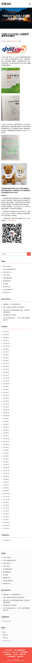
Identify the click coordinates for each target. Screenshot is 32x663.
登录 (4, 632)
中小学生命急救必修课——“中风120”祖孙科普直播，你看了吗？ (17, 319)
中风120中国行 (7, 266)
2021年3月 (6, 401)
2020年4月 (6, 433)
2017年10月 (6, 499)
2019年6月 (6, 450)
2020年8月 (6, 421)
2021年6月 (6, 395)
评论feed (5, 638)
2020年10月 (6, 415)
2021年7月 (6, 392)
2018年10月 (6, 473)
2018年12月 (6, 467)
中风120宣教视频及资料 (9, 269)
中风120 (6, 3)
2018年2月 (6, 490)
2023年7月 (6, 352)
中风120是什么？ (7, 272)
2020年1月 (6, 436)
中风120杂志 (6, 275)
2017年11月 (6, 496)
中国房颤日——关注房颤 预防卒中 (12, 304)
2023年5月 (6, 357)
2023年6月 (6, 355)
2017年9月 (6, 502)
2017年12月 (6, 493)
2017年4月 (6, 516)
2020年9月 (6, 418)
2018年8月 (6, 479)
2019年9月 (6, 441)
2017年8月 (6, 505)
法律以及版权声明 (8, 289)
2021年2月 (6, 404)
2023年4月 (6, 360)
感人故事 (5, 283)
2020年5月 (6, 430)
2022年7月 (6, 363)
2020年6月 (6, 427)
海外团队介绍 (6, 292)
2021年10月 (6, 383)
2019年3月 (6, 459)
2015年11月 (6, 528)
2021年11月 (6, 381)
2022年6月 (6, 366)
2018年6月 (6, 485)
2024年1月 (6, 340)
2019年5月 (6, 453)
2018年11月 (6, 470)
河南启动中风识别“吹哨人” (10, 315)
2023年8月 (6, 349)
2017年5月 (6, 514)
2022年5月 (6, 369)
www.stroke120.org (10, 220)
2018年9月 (6, 476)
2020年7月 (6, 424)
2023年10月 (6, 346)
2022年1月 (6, 375)
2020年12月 (6, 410)
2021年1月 (6, 407)
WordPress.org (7, 640)
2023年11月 (6, 343)
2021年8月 (6, 389)
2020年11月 (6, 412)
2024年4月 (6, 334)
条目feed (5, 635)
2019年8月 (6, 444)
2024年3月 (6, 337)
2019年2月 (6, 462)
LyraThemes (22, 660)
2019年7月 (6, 447)
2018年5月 (6, 488)
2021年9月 (6, 386)
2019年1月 (6, 464)
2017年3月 (6, 519)
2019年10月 (6, 438)
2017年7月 (6, 508)
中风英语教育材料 (8, 278)
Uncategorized (13, 41)
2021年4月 (6, 398)
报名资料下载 (6, 286)
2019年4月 (6, 456)
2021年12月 (6, 378)
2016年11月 (6, 522)
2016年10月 (6, 525)
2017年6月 (6, 511)
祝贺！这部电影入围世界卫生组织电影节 (13, 307)
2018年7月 (6, 482)
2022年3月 (6, 372)
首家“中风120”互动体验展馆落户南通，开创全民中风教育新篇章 (16, 311)
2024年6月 (6, 331)
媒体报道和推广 (7, 281)
